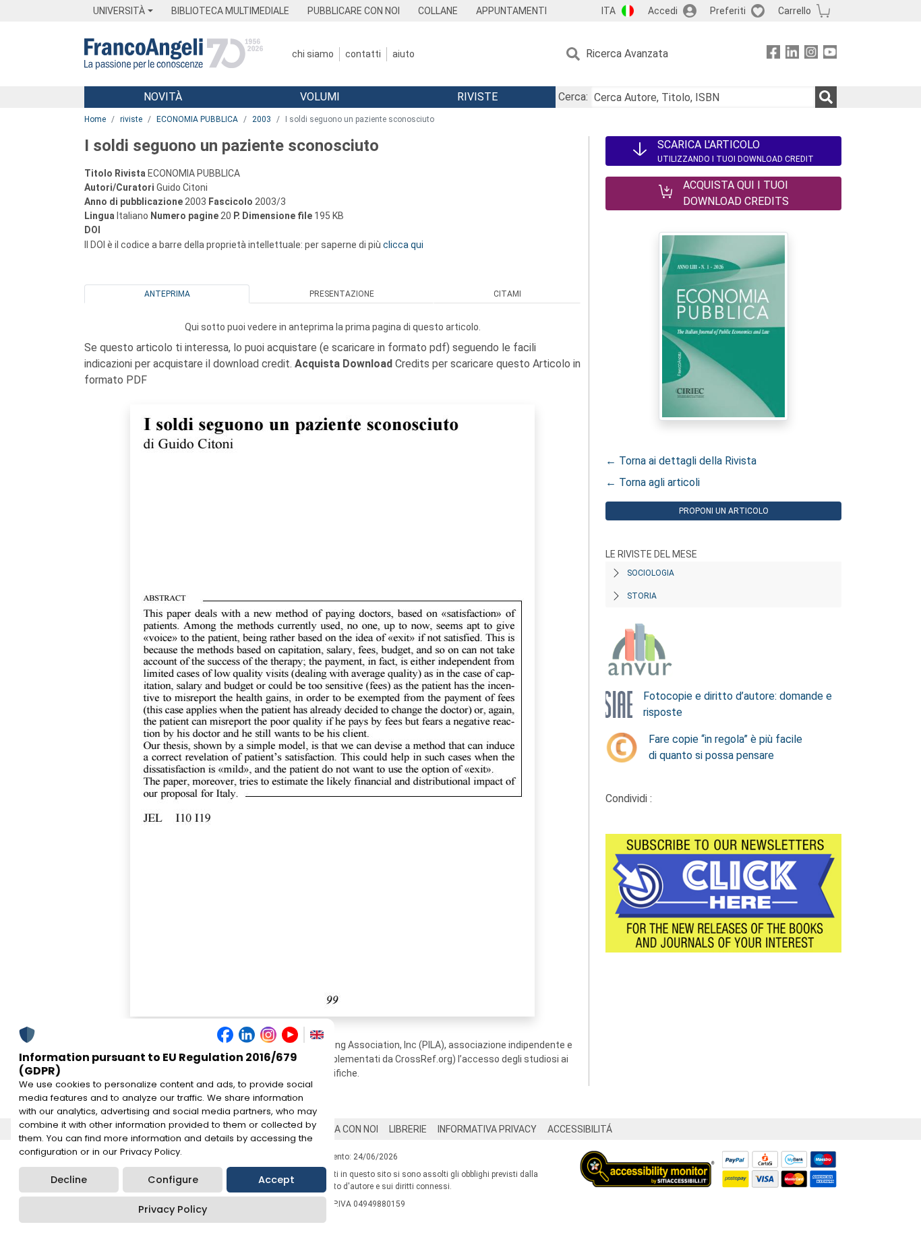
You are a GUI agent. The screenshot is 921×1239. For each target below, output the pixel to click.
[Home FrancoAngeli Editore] (173, 54)
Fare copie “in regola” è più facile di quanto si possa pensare (725, 747)
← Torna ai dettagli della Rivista (680, 460)
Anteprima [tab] (167, 294)
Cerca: (573, 96)
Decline (69, 1179)
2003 (261, 119)
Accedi (663, 10)
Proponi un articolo (724, 511)
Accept (276, 1179)
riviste (131, 119)
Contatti (363, 54)
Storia (642, 596)
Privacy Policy (172, 1209)
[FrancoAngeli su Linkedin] (792, 54)
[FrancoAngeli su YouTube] (830, 54)
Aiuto (403, 54)
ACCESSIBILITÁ (579, 1129)
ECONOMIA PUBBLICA (197, 119)
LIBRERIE (408, 1129)
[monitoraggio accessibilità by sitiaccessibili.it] (647, 1158)
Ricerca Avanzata (627, 53)
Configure (173, 1179)
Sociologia (650, 573)
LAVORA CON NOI (341, 1129)
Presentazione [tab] (341, 294)
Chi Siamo (313, 54)
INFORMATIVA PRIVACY (487, 1129)
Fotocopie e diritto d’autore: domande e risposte (737, 704)
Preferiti (728, 10)
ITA (608, 10)
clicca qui (403, 244)
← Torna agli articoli (652, 482)
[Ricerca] (826, 97)
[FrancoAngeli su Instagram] (811, 54)
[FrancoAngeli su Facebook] (773, 54)
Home (95, 119)
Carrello (794, 10)
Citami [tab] (507, 294)
